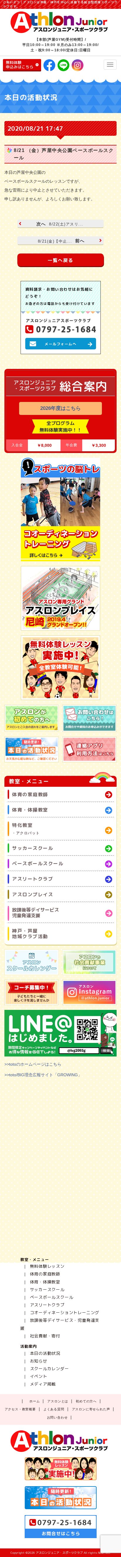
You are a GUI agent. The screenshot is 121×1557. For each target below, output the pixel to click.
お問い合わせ (57, 1417)
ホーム (34, 1401)
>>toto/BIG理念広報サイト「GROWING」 (43, 1074)
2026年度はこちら (60, 408)
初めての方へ (86, 1401)
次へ (59, 224)
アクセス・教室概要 (20, 1409)
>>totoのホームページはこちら (32, 1064)
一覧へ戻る (60, 260)
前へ (61, 240)
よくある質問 (53, 1409)
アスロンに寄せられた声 (91, 1409)
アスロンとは (57, 1401)
